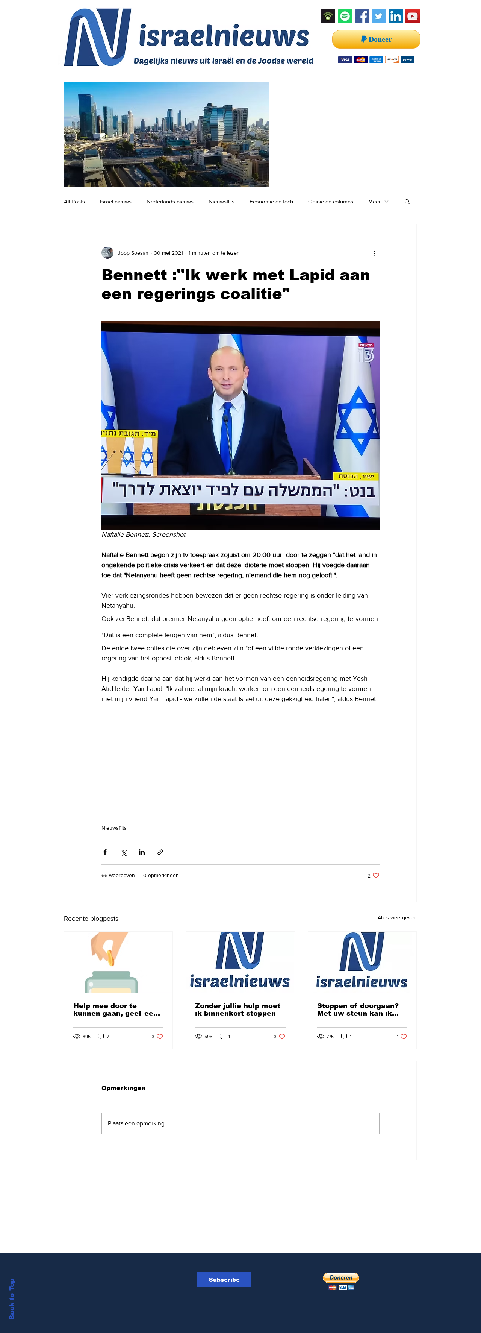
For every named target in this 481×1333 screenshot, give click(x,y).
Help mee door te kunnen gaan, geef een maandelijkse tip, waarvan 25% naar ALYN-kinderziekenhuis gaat (115, 1009)
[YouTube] (412, 16)
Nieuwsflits (221, 201)
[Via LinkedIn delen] (141, 852)
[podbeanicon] (328, 16)
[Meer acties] (375, 252)
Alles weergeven (397, 917)
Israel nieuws (116, 201)
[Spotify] (345, 16)
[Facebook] (362, 16)
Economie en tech (271, 201)
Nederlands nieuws (170, 201)
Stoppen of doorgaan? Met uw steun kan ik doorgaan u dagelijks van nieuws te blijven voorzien (358, 1009)
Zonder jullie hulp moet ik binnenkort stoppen (237, 1009)
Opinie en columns (330, 201)
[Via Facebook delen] (105, 852)
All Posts (74, 201)
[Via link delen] (160, 852)
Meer (374, 201)
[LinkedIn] (396, 16)
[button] (407, 201)
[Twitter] (379, 16)
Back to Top (11, 1299)
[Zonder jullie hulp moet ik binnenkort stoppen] (240, 962)
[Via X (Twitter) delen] (123, 852)
